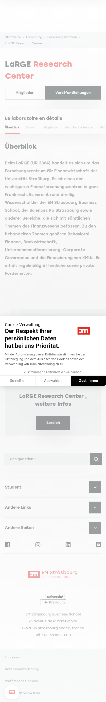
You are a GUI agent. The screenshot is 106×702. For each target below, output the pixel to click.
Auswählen (53, 381)
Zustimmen (88, 381)
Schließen (17, 381)
